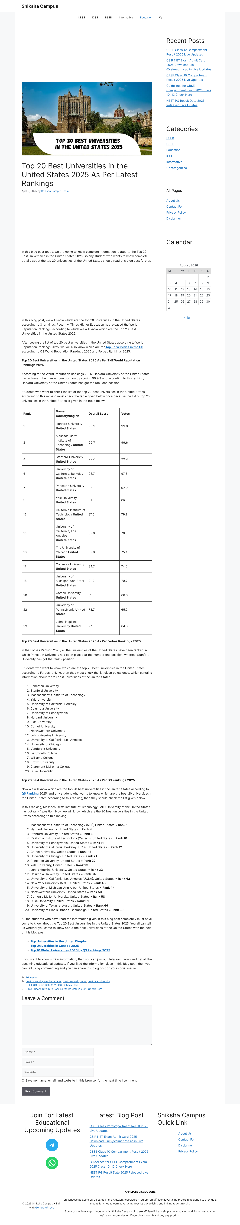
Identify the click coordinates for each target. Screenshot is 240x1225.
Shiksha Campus (40, 6)
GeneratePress (44, 1207)
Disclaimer (173, 218)
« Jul (187, 317)
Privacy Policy (176, 212)
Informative (126, 17)
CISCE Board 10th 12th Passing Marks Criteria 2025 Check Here (64, 988)
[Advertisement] (87, 55)
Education (146, 17)
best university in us (74, 981)
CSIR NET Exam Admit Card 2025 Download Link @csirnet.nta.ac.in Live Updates (188, 65)
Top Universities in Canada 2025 (55, 946)
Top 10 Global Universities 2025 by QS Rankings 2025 (70, 950)
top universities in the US (124, 347)
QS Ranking (30, 793)
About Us (173, 200)
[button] (161, 17)
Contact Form (175, 206)
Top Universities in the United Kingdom (60, 941)
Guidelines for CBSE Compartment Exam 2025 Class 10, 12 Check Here (188, 90)
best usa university (99, 981)
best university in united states (43, 981)
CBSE (81, 17)
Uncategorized (176, 168)
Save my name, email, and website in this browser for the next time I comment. (81, 1080)
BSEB (108, 17)
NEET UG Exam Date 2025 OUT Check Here (52, 985)
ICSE (95, 17)
